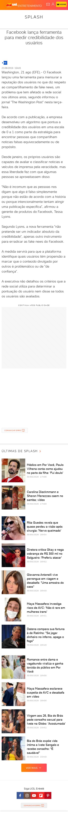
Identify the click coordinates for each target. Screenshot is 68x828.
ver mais (32, 768)
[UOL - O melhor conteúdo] (12, 5)
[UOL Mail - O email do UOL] (48, 4)
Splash (34, 16)
